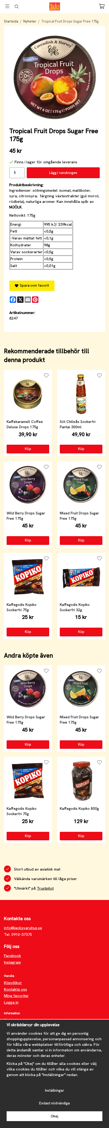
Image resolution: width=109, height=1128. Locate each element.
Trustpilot (45, 888)
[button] (28, 449)
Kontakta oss (15, 989)
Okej (54, 1116)
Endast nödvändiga (54, 1103)
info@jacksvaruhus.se (23, 927)
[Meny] (7, 6)
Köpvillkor (13, 982)
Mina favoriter (16, 995)
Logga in (11, 1002)
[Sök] (16, 6)
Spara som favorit (33, 285)
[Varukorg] (101, 6)
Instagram (12, 962)
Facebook (12, 955)
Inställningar (54, 1090)
